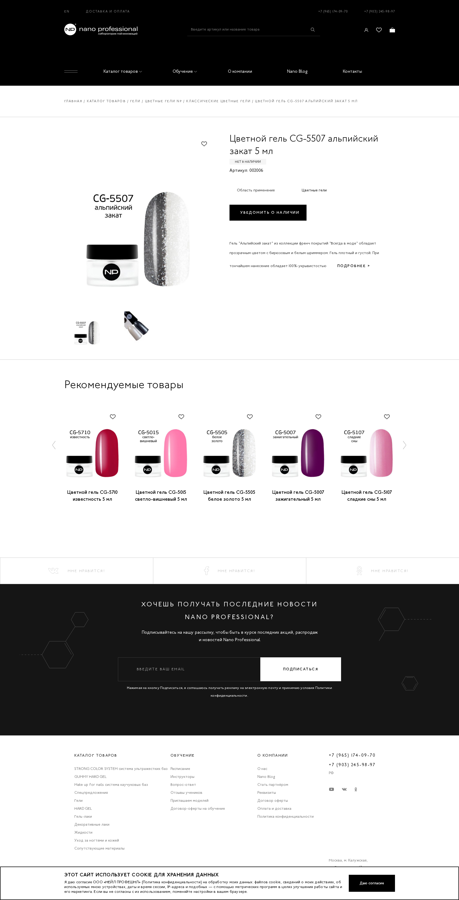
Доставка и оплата (108, 11)
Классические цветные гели (218, 101)
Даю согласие (372, 883)
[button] (54, 445)
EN (67, 11)
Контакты (352, 71)
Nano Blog (297, 71)
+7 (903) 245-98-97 (379, 11)
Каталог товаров (120, 71)
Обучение (183, 71)
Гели (135, 101)
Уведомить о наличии (270, 212)
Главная (73, 101)
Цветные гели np (163, 101)
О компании (240, 71)
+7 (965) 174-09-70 (333, 11)
